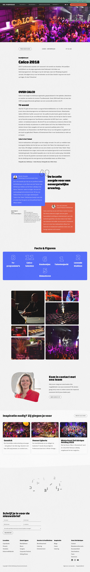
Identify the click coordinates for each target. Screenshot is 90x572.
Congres (22, 549)
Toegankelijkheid (80, 566)
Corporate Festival (25, 551)
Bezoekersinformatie (72, 1)
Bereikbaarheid (41, 543)
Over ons (80, 1)
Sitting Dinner (24, 554)
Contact (85, 1)
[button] (45, 460)
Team (72, 554)
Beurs (21, 546)
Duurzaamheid (75, 549)
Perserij (5, 546)
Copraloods (6, 543)
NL (67, 4)
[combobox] (66, 4)
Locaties (6, 540)
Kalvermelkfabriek (8, 551)
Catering (39, 546)
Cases (56, 546)
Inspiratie (57, 540)
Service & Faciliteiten (44, 540)
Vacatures (74, 557)
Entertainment (41, 549)
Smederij (5, 549)
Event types (24, 540)
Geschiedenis (75, 551)
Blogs (55, 543)
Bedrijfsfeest (23, 543)
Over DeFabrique (77, 540)
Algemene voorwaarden (69, 566)
